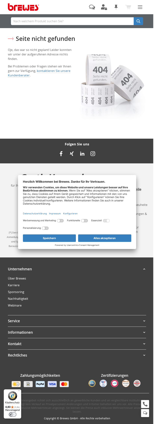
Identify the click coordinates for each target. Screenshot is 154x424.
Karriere (14, 285)
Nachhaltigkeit (18, 299)
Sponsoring (16, 292)
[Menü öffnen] (140, 7)
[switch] (12, 414)
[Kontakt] (92, 7)
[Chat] (145, 413)
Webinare (15, 305)
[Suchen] (138, 21)
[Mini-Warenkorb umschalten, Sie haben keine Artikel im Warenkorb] (128, 7)
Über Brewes (17, 278)
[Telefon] (145, 404)
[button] (77, 269)
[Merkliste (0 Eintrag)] (116, 7)
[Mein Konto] (104, 7)
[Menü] (19, 391)
